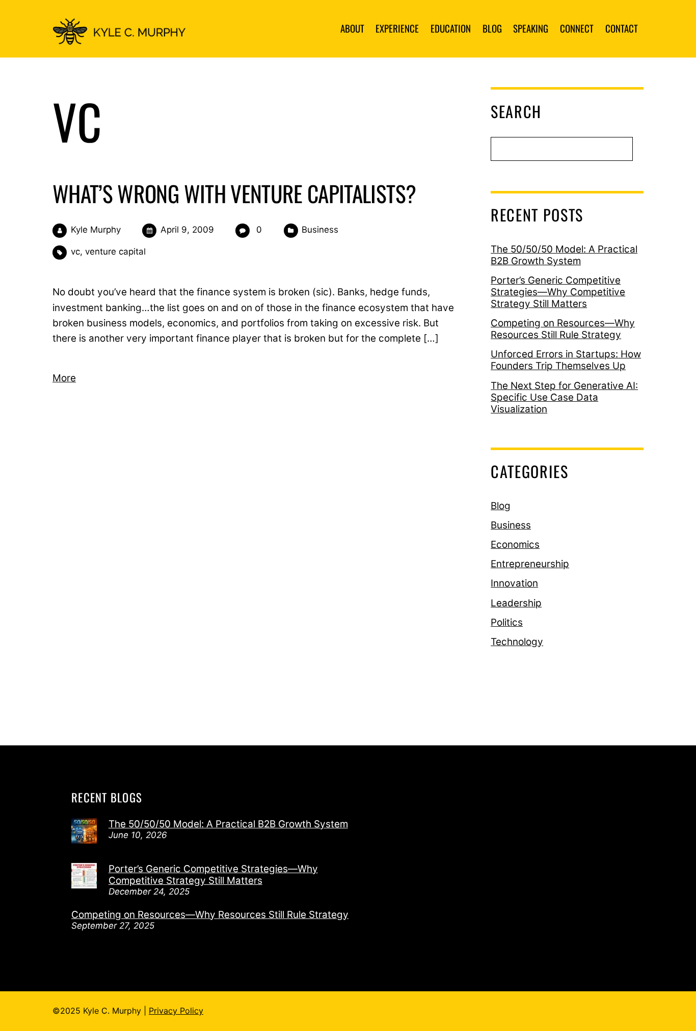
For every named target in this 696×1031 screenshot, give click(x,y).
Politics (507, 622)
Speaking (530, 28)
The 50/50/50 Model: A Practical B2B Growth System (564, 255)
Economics (515, 544)
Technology (517, 642)
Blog (492, 28)
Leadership (516, 603)
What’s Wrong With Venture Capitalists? (234, 193)
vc (75, 251)
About (352, 28)
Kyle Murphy (96, 230)
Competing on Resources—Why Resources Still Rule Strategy (563, 329)
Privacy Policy (176, 1011)
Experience (397, 28)
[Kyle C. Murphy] (124, 35)
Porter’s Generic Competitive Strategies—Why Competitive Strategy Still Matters (558, 292)
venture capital (115, 251)
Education (451, 28)
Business (320, 230)
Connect (577, 28)
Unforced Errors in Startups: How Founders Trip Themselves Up (566, 360)
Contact (621, 28)
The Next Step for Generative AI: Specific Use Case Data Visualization (564, 397)
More (64, 378)
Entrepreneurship (530, 564)
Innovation (514, 583)
